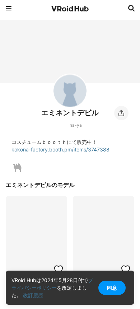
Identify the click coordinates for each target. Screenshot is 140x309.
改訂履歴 (33, 295)
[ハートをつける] (58, 269)
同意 (112, 288)
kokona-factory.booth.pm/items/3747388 (60, 149)
